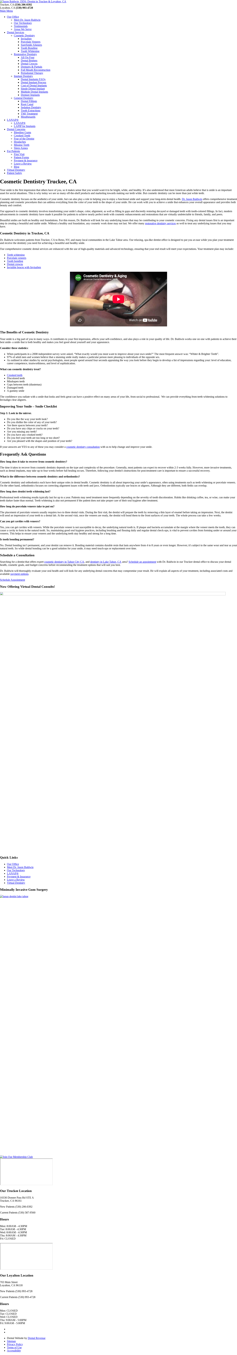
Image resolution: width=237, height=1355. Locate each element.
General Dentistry (23, 98)
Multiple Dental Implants (34, 91)
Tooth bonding (15, 261)
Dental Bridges (29, 60)
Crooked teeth (14, 375)
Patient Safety (14, 173)
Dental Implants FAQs (33, 79)
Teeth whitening (16, 254)
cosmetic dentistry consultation (83, 446)
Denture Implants (30, 94)
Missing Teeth (21, 144)
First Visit (19, 154)
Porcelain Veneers (30, 41)
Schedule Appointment (12, 579)
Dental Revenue (36, 1338)
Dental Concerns (16, 129)
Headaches (20, 141)
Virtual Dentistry (16, 169)
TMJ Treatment (29, 113)
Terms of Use (14, 1347)
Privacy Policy (15, 1344)
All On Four (27, 57)
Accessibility (14, 1350)
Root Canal (27, 104)
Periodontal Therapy (32, 73)
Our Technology (23, 23)
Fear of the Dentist (24, 138)
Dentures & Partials (31, 66)
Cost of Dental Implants (34, 85)
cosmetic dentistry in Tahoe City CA (64, 561)
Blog (16, 166)
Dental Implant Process (33, 82)
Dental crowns (15, 264)
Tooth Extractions (30, 110)
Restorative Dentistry (25, 54)
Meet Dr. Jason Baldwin (27, 19)
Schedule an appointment (142, 561)
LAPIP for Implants (24, 126)
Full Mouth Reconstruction (35, 69)
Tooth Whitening (30, 51)
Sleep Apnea (21, 148)
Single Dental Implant (33, 88)
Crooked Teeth (22, 135)
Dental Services (15, 32)
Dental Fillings (29, 101)
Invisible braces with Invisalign (24, 267)
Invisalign (26, 38)
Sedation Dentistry (31, 107)
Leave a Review (23, 163)
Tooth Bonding (29, 48)
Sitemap (11, 1341)
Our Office (13, 16)
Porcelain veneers (16, 257)
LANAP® (13, 119)
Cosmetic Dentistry (24, 35)
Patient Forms (21, 157)
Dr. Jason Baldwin (192, 199)
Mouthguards (28, 116)
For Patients (13, 151)
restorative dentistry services (160, 223)
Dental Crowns (29, 63)
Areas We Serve (23, 29)
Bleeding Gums (22, 132)
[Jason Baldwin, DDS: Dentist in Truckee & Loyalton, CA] (33, 1)
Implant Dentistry (23, 76)
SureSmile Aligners (31, 44)
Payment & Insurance (25, 160)
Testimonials (21, 26)
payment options (19, 573)
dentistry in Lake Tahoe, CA (105, 561)
